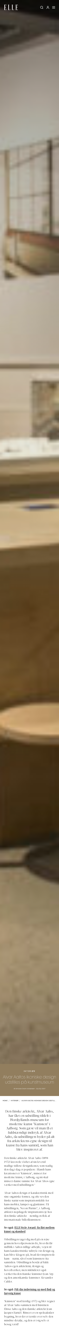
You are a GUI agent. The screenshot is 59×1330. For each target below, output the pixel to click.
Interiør (29, 1071)
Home (5, 1100)
